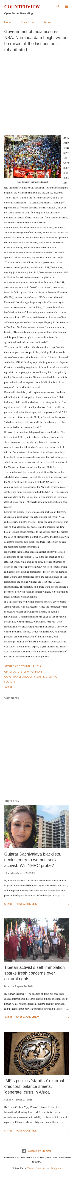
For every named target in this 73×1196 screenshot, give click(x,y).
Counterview (22, 6)
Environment (33, 671)
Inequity (29, 676)
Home (7, 22)
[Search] (58, 6)
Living (53, 676)
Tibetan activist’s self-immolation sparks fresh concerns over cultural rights (34, 973)
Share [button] (8, 687)
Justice (42, 676)
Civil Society (13, 671)
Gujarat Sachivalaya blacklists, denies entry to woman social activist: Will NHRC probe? (32, 860)
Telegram (56, 1168)
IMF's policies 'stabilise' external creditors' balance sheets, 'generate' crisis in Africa (34, 1086)
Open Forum (28, 22)
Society (9, 681)
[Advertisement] (36, 93)
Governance (13, 676)
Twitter (30, 1168)
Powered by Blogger (38, 1151)
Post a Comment (27, 903)
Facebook (41, 1168)
